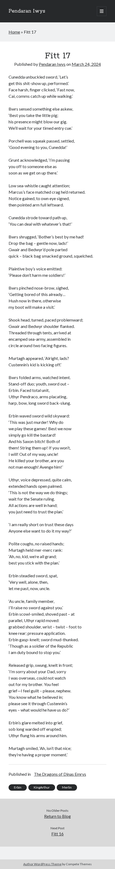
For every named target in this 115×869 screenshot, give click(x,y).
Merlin (67, 787)
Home (14, 31)
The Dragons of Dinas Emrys (60, 774)
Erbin (17, 787)
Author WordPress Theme (42, 864)
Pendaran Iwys (27, 11)
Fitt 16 (57, 833)
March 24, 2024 (86, 64)
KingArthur (42, 787)
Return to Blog (57, 816)
